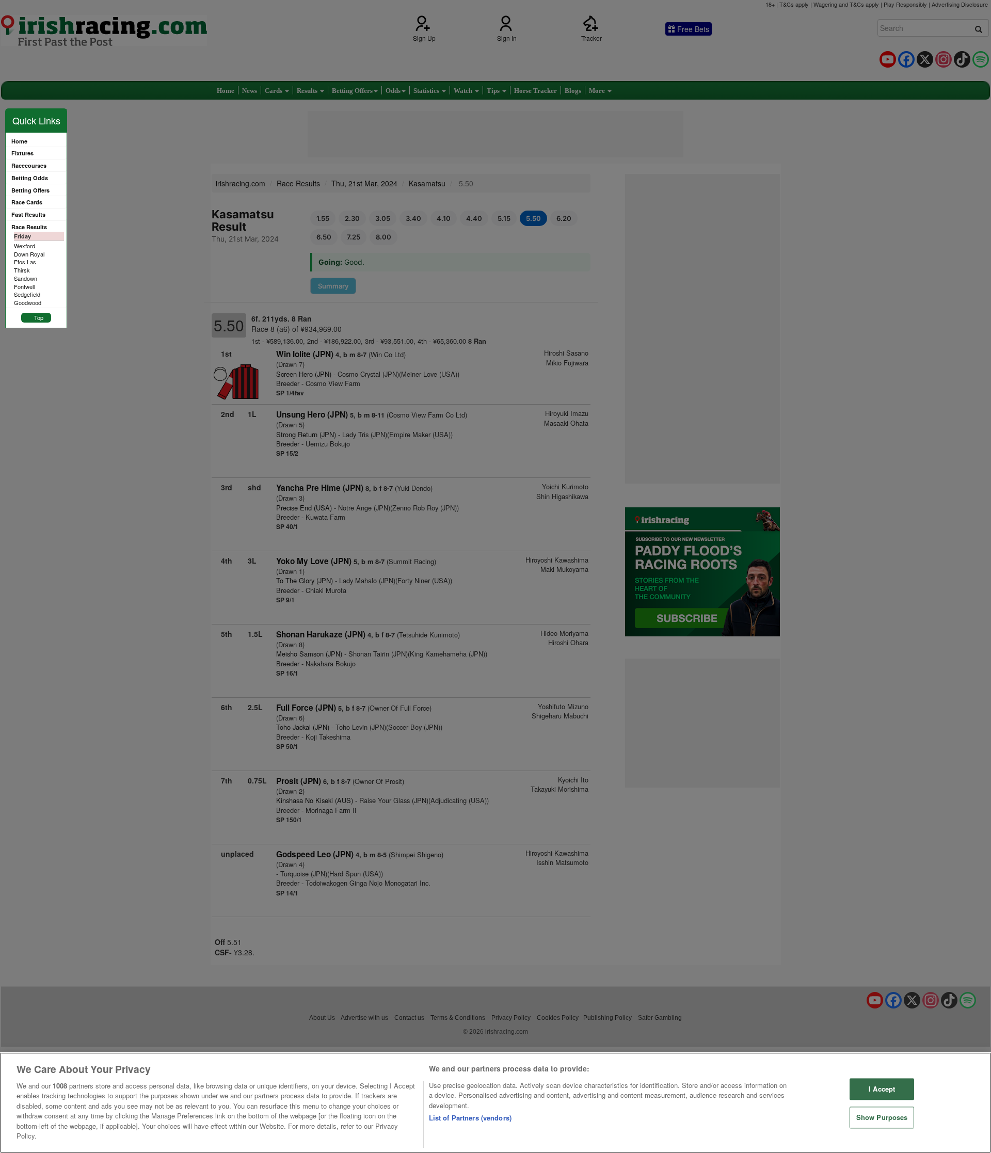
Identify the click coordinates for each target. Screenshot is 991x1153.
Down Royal (29, 254)
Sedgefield (27, 294)
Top (38, 317)
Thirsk (22, 270)
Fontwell (24, 286)
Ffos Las (25, 262)
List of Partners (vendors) (470, 1118)
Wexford (24, 246)
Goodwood (27, 302)
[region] (495, 1102)
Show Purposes (882, 1117)
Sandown (25, 278)
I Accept (882, 1089)
